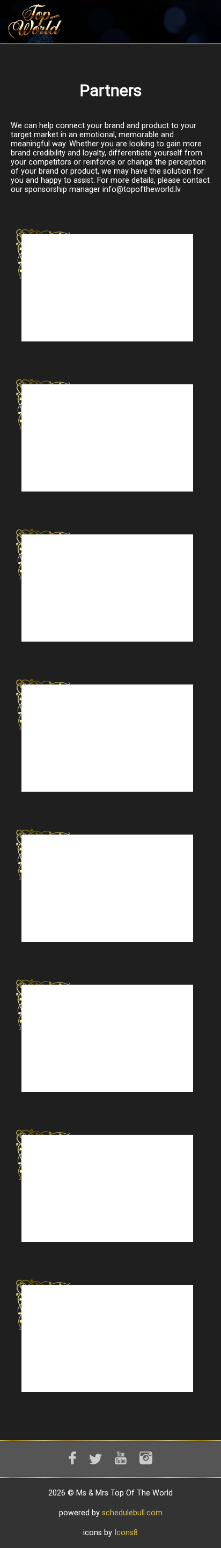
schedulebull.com (132, 1512)
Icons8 (126, 1532)
